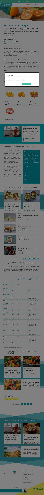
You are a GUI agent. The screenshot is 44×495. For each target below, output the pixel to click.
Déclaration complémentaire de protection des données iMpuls (16, 80)
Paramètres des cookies (17, 83)
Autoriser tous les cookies (27, 83)
